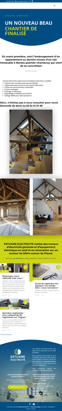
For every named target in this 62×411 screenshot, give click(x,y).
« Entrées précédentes (6, 334)
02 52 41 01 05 (18, 387)
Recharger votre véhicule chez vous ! (12, 277)
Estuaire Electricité (23, 407)
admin (5, 295)
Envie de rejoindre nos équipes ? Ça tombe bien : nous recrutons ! (46, 285)
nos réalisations (18, 258)
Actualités (4, 271)
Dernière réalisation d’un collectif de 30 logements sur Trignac (14, 315)
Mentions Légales (36, 407)
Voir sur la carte (39, 388)
